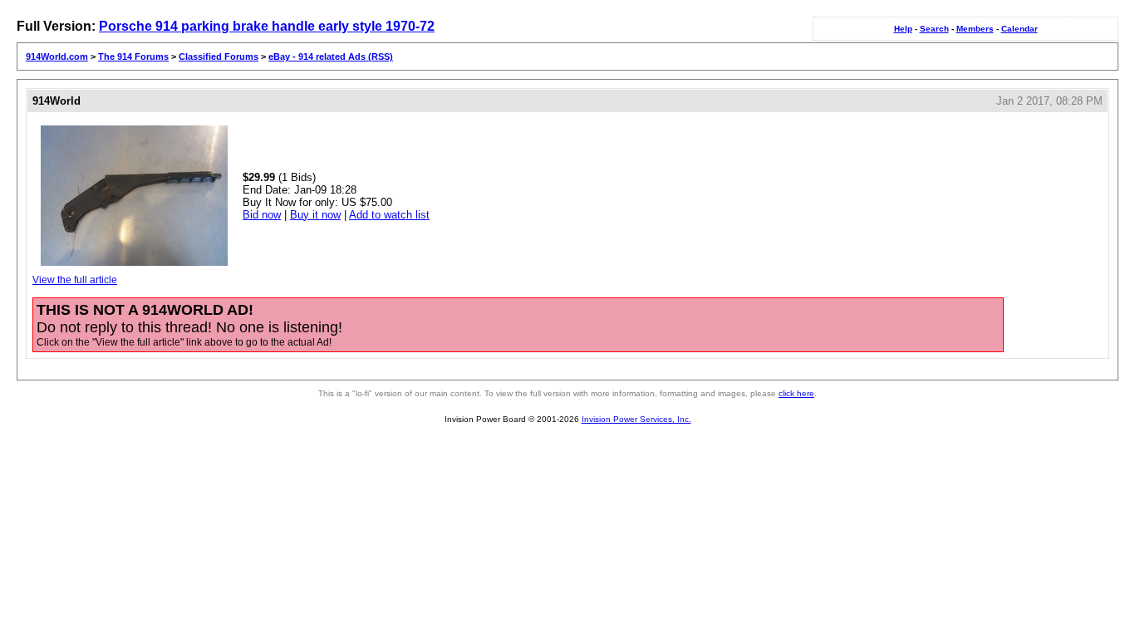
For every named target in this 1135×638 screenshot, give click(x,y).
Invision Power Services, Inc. (636, 419)
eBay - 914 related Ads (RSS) (330, 56)
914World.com (57, 56)
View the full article (74, 280)
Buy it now (315, 215)
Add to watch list (389, 215)
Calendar (1019, 28)
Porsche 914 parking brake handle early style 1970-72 (267, 26)
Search (934, 28)
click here (796, 393)
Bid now (262, 215)
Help (903, 28)
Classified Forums (218, 56)
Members (975, 28)
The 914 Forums (133, 56)
